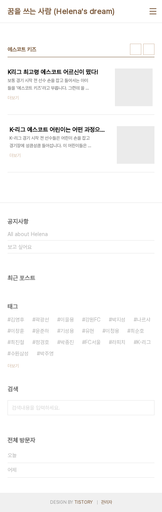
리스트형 (148, 49)
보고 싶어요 (20, 247)
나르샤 (143, 320)
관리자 (106, 502)
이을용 (67, 320)
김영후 (17, 320)
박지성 (118, 320)
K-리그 (144, 342)
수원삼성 (20, 353)
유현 (89, 331)
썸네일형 (135, 49)
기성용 (67, 331)
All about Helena (28, 234)
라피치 (118, 342)
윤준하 (42, 331)
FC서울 (93, 342)
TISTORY (83, 502)
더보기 (13, 366)
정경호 (42, 342)
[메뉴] (153, 11)
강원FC (93, 320)
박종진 (67, 342)
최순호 (137, 331)
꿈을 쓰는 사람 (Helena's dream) (61, 11)
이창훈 (17, 331)
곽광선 (42, 320)
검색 (147, 408)
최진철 (17, 342)
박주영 (46, 353)
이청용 (112, 331)
